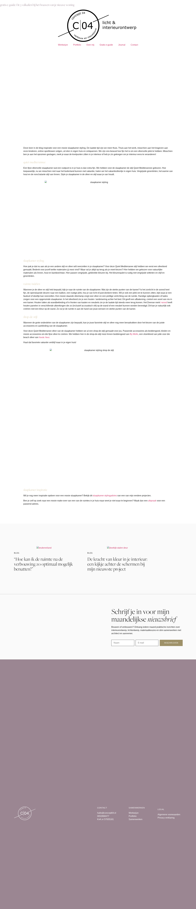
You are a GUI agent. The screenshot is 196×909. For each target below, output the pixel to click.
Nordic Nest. (44, 337)
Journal (121, 45)
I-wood (163, 302)
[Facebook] (3, 51)
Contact (134, 45)
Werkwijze (63, 45)
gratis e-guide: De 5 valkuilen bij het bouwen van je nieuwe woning (37, 5)
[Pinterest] (10, 51)
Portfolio (77, 45)
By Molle (134, 334)
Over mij (90, 45)
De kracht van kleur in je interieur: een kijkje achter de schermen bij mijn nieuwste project (117, 564)
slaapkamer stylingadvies (105, 495)
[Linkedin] (25, 51)
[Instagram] (17, 51)
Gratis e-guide (106, 45)
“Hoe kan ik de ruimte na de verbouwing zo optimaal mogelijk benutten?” (43, 564)
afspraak (152, 501)
